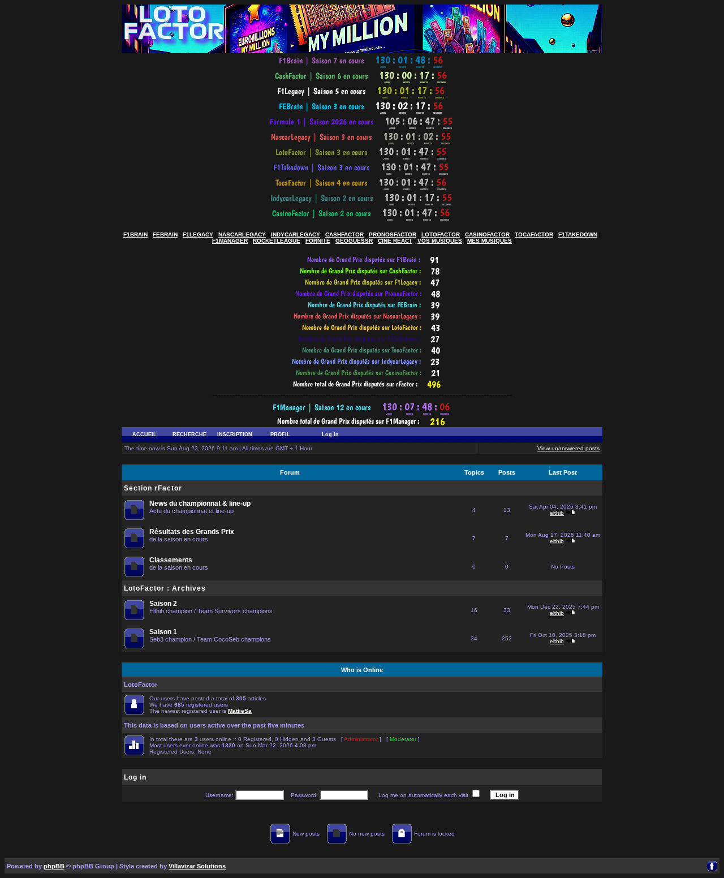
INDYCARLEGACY (295, 234)
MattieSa (240, 711)
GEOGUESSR (354, 241)
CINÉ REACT (395, 241)
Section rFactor (153, 488)
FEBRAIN (165, 234)
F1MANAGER (230, 241)
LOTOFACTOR (440, 234)
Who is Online (362, 669)
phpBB (54, 866)
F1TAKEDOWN (577, 234)
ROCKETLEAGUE (276, 241)
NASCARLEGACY (242, 234)
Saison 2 (163, 604)
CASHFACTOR (344, 234)
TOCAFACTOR (534, 234)
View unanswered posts (568, 448)
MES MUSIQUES (489, 241)
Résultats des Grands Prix (191, 532)
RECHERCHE (189, 434)
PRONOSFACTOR (392, 234)
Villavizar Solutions (197, 866)
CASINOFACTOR (487, 234)
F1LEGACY (198, 234)
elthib (557, 513)
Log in (330, 434)
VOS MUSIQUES (439, 241)
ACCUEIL (144, 434)
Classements (170, 560)
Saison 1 (163, 632)
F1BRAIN (135, 234)
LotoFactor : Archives (165, 588)
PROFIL (280, 434)
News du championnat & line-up (200, 503)
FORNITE (317, 241)
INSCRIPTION (234, 434)
